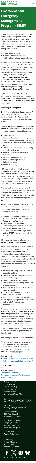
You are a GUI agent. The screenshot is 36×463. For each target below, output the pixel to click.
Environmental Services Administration (15, 375)
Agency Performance (11, 434)
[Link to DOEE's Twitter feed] (14, 453)
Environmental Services (10, 373)
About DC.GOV (9, 444)
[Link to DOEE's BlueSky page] (28, 453)
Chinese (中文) (9, 384)
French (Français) (10, 387)
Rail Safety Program (8, 377)
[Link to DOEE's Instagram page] (21, 453)
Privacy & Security (10, 442)
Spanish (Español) (11, 391)
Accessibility (8, 439)
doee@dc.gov (17, 352)
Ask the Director (10, 431)
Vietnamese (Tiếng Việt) (13, 394)
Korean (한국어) (10, 389)
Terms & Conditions (11, 447)
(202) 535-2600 (15, 420)
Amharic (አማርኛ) (10, 382)
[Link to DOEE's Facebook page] (7, 453)
